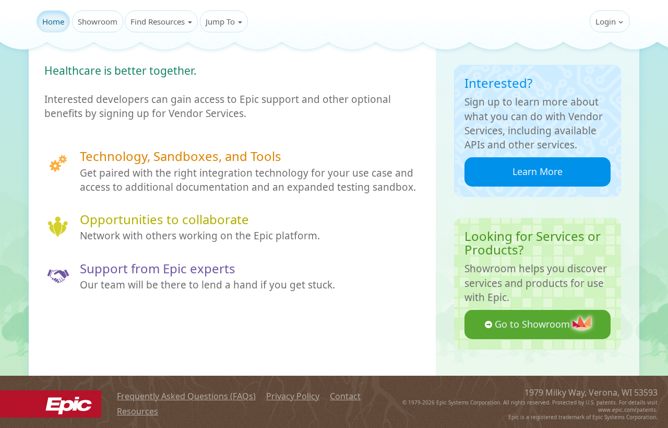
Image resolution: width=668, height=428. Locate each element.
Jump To (221, 21)
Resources (137, 411)
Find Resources (158, 21)
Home (53, 21)
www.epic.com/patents (627, 409)
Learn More (537, 171)
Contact (345, 396)
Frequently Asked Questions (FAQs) (186, 396)
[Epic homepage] (50, 403)
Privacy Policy (292, 396)
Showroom (97, 21)
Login (606, 21)
